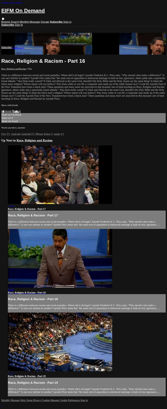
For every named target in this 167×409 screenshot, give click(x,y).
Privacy (37, 400)
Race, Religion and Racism (13, 69)
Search (15, 22)
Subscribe (6, 47)
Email (18, 111)
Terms (29, 400)
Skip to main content (12, 2)
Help (23, 400)
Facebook (6, 111)
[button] (3, 19)
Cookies (46, 400)
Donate (45, 22)
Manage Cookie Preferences (65, 400)
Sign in (67, 22)
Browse (6, 22)
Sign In (19, 24)
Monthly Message (30, 22)
